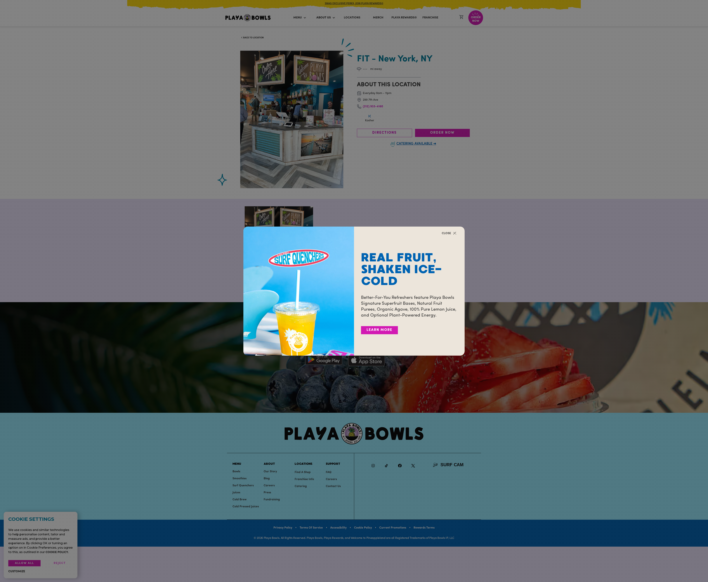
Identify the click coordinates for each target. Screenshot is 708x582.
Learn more (379, 330)
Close (446, 233)
